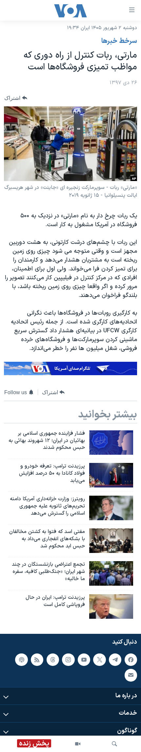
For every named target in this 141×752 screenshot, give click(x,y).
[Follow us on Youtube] (84, 659)
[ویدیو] (78, 744)
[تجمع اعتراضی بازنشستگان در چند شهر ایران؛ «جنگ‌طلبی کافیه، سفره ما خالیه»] (111, 573)
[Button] (15, 98)
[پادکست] (21, 659)
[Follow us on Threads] (53, 659)
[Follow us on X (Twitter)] (99, 659)
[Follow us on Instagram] (68, 659)
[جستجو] (114, 744)
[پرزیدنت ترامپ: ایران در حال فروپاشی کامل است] (111, 606)
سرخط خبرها (119, 41)
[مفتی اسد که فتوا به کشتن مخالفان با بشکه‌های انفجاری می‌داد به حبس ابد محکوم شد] (111, 540)
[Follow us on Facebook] (131, 659)
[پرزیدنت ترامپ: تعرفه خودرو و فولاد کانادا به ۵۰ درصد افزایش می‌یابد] (111, 475)
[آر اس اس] (37, 659)
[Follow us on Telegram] (115, 659)
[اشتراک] (131, 675)
